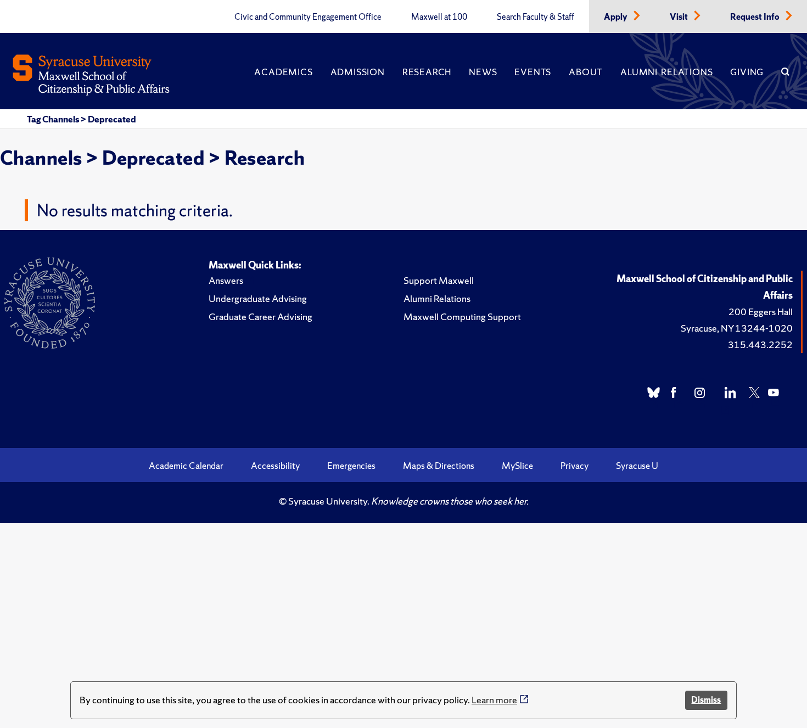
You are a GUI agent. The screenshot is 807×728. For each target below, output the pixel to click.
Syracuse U (637, 466)
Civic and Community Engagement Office (308, 17)
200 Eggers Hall (760, 311)
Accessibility (275, 466)
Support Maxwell (439, 280)
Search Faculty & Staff (535, 17)
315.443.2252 (760, 344)
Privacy (575, 466)
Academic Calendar (186, 466)
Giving (747, 72)
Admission (357, 72)
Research (426, 72)
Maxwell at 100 (439, 17)
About (586, 72)
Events (532, 72)
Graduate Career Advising (260, 316)
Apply (616, 17)
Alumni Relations (666, 72)
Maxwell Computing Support (462, 316)
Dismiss (706, 699)
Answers (226, 280)
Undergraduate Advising (258, 298)
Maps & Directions (438, 466)
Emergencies (351, 466)
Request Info (755, 17)
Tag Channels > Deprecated (81, 119)
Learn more (494, 699)
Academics (283, 72)
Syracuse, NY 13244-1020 (737, 328)
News (483, 72)
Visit (680, 17)
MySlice (517, 466)
